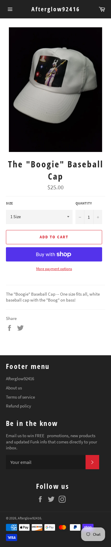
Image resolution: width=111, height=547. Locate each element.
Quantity (83, 203)
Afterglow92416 (55, 9)
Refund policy (18, 406)
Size (9, 203)
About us (14, 388)
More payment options (54, 268)
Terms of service (20, 397)
